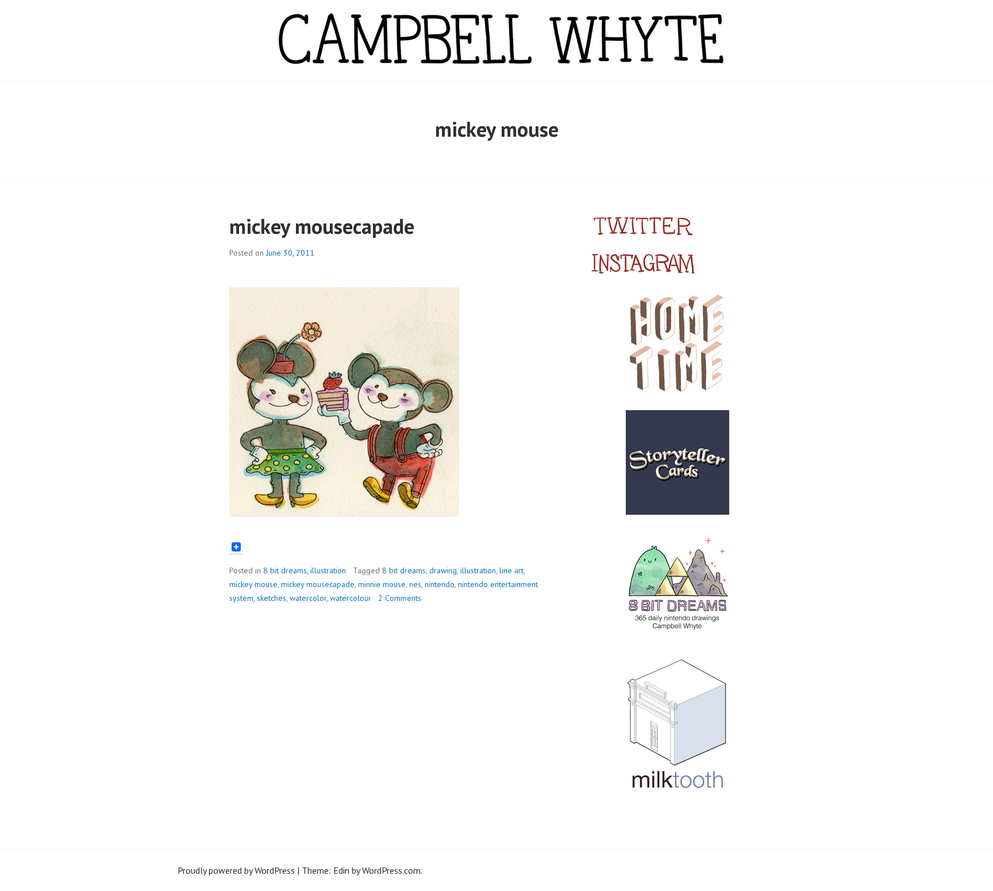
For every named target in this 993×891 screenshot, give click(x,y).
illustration (328, 570)
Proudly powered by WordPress (236, 870)
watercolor (308, 598)
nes (415, 584)
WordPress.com (391, 870)
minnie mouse (382, 584)
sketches (271, 598)
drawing (443, 570)
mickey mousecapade (321, 226)
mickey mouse (253, 584)
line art (511, 570)
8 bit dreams (285, 570)
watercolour (350, 598)
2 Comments (399, 598)
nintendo (440, 584)
